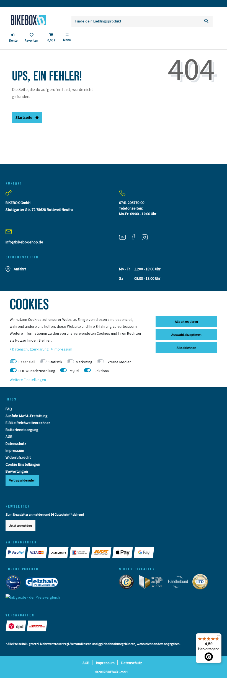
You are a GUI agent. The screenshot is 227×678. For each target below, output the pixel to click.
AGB (9, 436)
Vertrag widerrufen (22, 480)
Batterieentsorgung (22, 429)
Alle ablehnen (186, 348)
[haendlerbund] (180, 583)
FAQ (9, 408)
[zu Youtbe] (124, 237)
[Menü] (218, 636)
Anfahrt (20, 268)
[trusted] (128, 583)
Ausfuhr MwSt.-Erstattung (27, 415)
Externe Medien (118, 361)
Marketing (84, 361)
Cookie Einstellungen (23, 464)
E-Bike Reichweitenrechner (28, 422)
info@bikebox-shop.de (24, 242)
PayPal (74, 370)
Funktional (101, 370)
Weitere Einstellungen (28, 379)
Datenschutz (16, 443)
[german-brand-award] (152, 583)
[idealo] (15, 583)
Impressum (15, 450)
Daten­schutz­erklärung (31, 349)
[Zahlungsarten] (16, 552)
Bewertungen (17, 471)
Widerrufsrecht (18, 457)
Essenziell (27, 361)
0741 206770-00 (131, 202)
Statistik (55, 361)
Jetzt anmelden (20, 525)
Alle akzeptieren (186, 321)
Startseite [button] (24, 117)
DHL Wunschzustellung (37, 370)
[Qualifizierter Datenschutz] (201, 583)
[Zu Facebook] (135, 237)
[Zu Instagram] (146, 237)
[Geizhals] (43, 583)
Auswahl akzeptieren (186, 334)
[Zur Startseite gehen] (28, 20)
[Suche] (206, 21)
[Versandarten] (16, 625)
